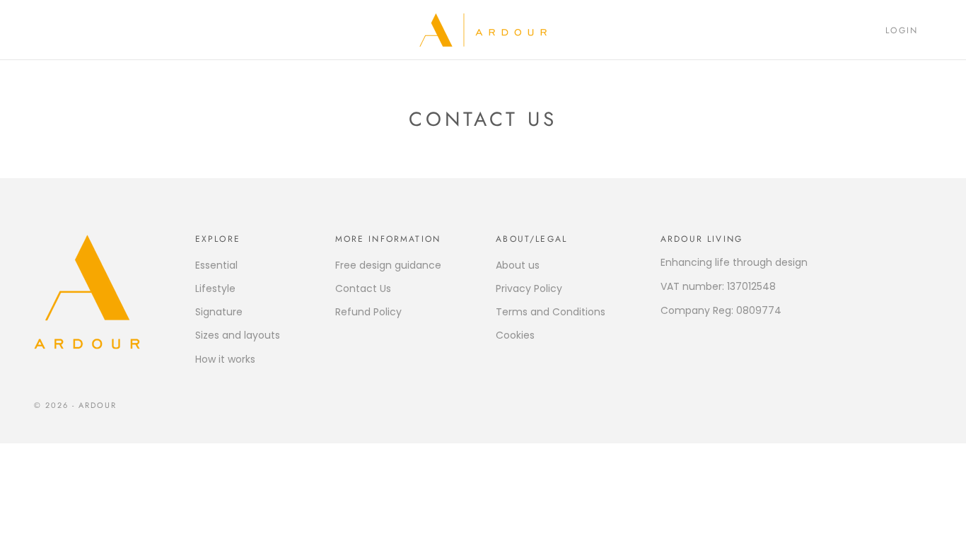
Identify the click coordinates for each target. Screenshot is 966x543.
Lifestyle (215, 288)
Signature (219, 312)
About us (518, 265)
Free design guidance (388, 265)
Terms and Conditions (550, 312)
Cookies (515, 335)
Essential (216, 265)
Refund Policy (368, 312)
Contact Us (363, 288)
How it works (225, 359)
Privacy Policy (529, 288)
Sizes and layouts (237, 335)
